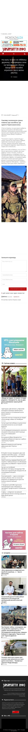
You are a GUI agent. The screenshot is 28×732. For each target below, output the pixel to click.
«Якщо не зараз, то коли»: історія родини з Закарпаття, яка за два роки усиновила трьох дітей (13, 400)
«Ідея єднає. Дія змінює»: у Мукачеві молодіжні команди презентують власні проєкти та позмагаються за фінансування (12, 411)
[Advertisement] (14, 17)
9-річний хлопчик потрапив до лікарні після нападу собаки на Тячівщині (13, 418)
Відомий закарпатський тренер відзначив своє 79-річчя (11, 445)
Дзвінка (4, 296)
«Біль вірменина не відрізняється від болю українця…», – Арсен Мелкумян (12, 571)
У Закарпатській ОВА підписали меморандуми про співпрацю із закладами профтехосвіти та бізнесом (13, 486)
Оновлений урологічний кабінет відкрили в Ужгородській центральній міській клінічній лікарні (12, 599)
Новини (15, 77)
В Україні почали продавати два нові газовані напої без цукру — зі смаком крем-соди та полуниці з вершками (13, 454)
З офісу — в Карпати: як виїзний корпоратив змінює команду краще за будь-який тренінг (13, 493)
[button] (14, 53)
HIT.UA (14, 711)
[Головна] (11, 77)
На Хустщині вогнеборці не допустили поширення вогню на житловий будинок (13, 424)
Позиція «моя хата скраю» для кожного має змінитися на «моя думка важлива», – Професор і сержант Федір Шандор (12, 659)
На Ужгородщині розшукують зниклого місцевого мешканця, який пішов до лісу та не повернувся (14, 431)
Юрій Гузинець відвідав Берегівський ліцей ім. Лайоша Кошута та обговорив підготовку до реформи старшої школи (13, 461)
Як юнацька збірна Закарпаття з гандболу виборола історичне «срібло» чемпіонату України (13, 439)
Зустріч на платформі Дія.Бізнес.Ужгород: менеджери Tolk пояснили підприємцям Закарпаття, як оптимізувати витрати (13, 469)
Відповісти (16, 296)
